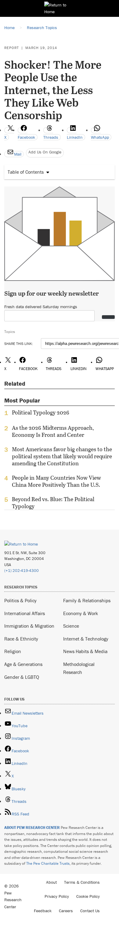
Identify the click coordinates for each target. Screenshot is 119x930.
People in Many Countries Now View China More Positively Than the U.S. (56, 481)
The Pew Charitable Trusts (48, 863)
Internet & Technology (85, 639)
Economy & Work (80, 613)
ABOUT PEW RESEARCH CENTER (32, 827)
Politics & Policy (20, 600)
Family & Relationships (86, 600)
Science (71, 626)
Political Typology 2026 (40, 412)
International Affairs (24, 613)
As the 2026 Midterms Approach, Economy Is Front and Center (53, 431)
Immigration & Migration (29, 626)
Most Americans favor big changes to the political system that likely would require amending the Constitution (62, 456)
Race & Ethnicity (21, 639)
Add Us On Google (44, 152)
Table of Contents (26, 172)
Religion (12, 651)
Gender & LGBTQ (21, 677)
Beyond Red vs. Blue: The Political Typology (53, 503)
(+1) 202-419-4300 (21, 570)
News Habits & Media (85, 651)
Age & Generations (23, 664)
